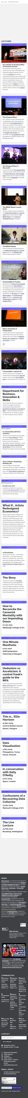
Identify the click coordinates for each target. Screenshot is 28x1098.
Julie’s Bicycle (18, 286)
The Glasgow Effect (16, 123)
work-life (22, 375)
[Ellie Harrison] (5, 929)
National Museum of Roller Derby (12, 564)
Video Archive (8, 1058)
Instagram (7, 1056)
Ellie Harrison (10, 2)
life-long (14, 293)
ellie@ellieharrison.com (10, 1065)
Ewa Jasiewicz (13, 437)
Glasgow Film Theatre (11, 132)
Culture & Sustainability (18, 284)
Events (6, 1063)
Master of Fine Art (8, 685)
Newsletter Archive (9, 1045)
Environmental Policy (10, 1073)
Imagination (14, 177)
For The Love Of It (14, 490)
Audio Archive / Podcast (11, 1059)
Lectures (6, 41)
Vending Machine (12, 911)
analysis (15, 84)
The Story (19, 580)
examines (11, 74)
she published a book (18, 134)
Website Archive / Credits (11, 1047)
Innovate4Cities (5, 898)
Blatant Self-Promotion (10, 1052)
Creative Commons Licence (12, 1072)
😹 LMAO (11, 913)
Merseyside (20, 888)
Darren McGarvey (10, 174)
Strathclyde (12, 888)
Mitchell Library (21, 906)
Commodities (7, 975)
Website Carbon (16, 1087)
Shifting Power (18, 252)
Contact (5, 1034)
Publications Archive (10, 1061)
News (4, 878)
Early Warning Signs (16, 904)
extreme (22, 87)
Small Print (7, 1069)
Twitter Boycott (8, 1054)
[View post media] (14, 950)
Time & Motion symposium (16, 471)
